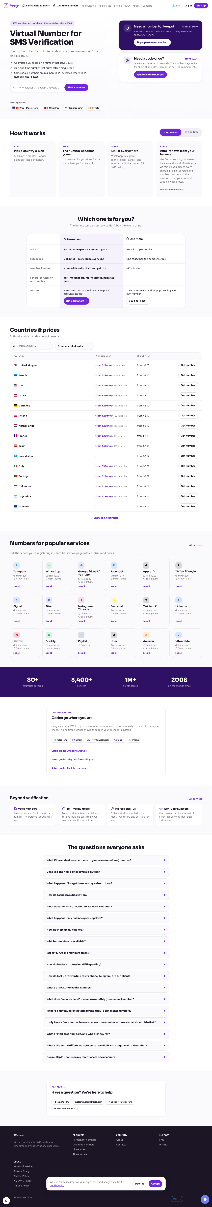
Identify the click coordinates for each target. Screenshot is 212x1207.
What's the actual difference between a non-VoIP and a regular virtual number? (106, 1045)
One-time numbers (67, 5)
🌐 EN (176, 5)
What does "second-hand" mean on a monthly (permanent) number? (106, 999)
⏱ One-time (191, 132)
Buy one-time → (138, 300)
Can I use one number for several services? (106, 872)
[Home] (11, 5)
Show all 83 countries (106, 517)
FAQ (127, 5)
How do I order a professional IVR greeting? (106, 964)
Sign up (201, 5)
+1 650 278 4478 (61, 1101)
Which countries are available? (106, 941)
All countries (89, 5)
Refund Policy (21, 1185)
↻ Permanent (170, 132)
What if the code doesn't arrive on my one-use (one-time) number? (106, 860)
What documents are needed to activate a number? (106, 906)
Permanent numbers (38, 5)
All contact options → (64, 1108)
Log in (188, 5)
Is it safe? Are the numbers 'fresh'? (106, 953)
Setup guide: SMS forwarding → (70, 750)
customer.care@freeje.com (88, 1101)
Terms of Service (23, 1166)
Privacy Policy (21, 1171)
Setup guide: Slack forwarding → (70, 768)
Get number (188, 365)
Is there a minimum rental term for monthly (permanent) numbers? (106, 1011)
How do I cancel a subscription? (106, 895)
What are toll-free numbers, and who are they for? (106, 1034)
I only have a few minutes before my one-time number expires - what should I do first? (106, 1022)
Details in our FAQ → (172, 189)
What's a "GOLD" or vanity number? (106, 987)
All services (105, 5)
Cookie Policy (21, 1176)
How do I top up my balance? (106, 930)
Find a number (76, 87)
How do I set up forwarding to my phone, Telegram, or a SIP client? (106, 976)
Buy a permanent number (152, 42)
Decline (139, 1183)
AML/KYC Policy (22, 1180)
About (136, 5)
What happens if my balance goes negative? (106, 918)
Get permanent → (76, 300)
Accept (155, 1183)
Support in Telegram (121, 1101)
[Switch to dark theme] (6, 1200)
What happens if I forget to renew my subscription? (106, 883)
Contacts (147, 5)
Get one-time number (150, 74)
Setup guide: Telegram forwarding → (72, 759)
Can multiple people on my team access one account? (106, 1057)
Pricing (118, 5)
